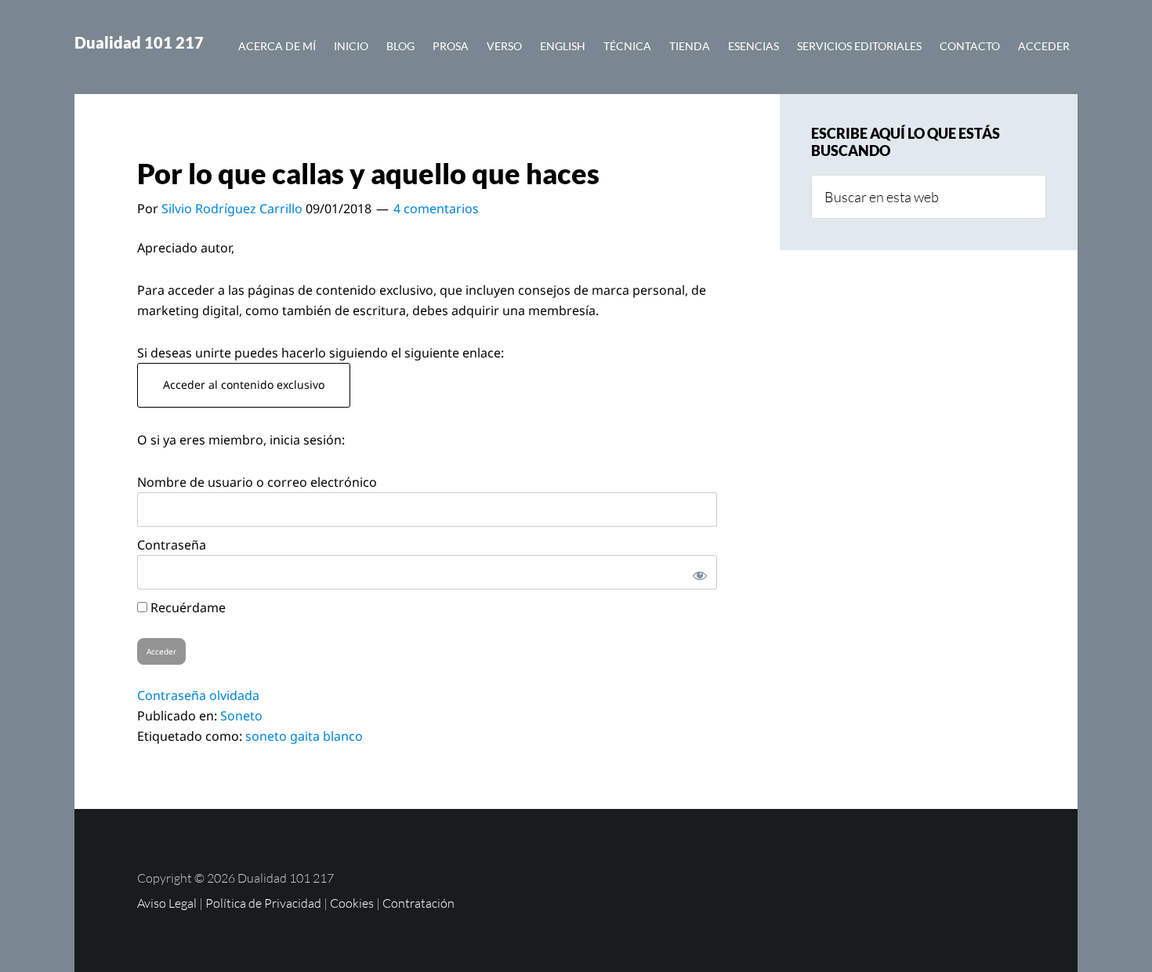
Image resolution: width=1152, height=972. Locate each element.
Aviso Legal (167, 903)
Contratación (418, 903)
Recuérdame (186, 607)
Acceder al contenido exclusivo (243, 384)
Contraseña (171, 544)
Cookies (352, 903)
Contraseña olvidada (198, 695)
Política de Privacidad (263, 903)
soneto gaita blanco (304, 736)
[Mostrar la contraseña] (696, 572)
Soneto (241, 715)
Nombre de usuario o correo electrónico (257, 482)
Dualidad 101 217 (139, 42)
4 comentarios (436, 208)
